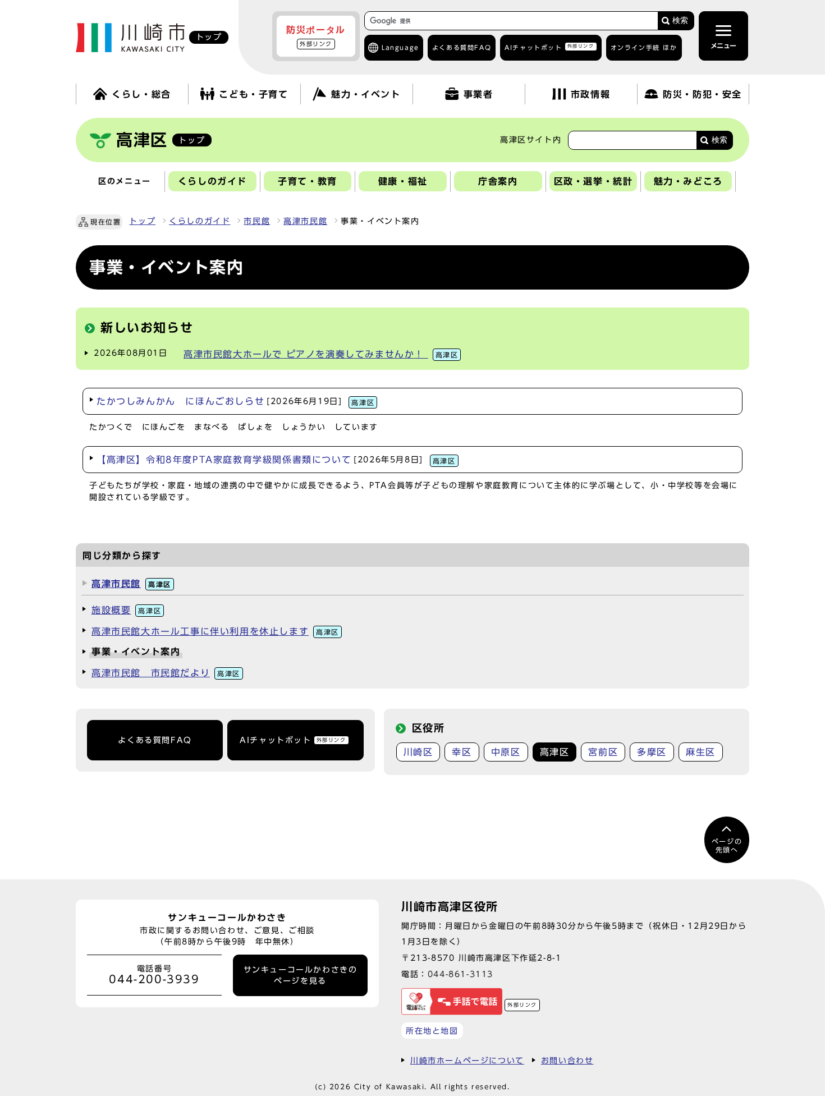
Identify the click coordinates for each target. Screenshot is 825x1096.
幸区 (461, 752)
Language (400, 47)
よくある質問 (461, 47)
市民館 (257, 221)
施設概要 (126, 610)
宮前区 (603, 752)
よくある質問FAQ (154, 740)
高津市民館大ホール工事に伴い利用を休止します (215, 631)
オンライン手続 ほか (644, 47)
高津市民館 (305, 221)
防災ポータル (316, 36)
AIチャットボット (549, 47)
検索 (680, 20)
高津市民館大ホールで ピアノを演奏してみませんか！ (321, 354)
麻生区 (701, 752)
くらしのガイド (199, 221)
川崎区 (418, 752)
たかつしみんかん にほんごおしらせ (235, 401)
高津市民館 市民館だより (165, 672)
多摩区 (652, 752)
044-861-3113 (460, 974)
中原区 (506, 752)
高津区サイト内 (530, 140)
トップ (142, 221)
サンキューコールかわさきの (301, 975)
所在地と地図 (432, 1030)
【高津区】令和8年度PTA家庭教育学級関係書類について (276, 459)
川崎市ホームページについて (467, 1060)
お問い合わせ (567, 1060)
